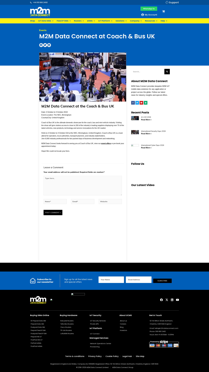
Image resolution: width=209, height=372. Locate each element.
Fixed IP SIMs (62, 21)
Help (163, 21)
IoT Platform (104, 21)
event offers (106, 143)
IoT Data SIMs (44, 21)
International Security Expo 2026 (153, 131)
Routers (78, 21)
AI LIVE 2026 (146, 117)
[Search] (167, 71)
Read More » (146, 120)
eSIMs (90, 21)
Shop (32, 21)
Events (42, 30)
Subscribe (162, 281)
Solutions (120, 21)
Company (134, 21)
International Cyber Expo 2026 (152, 145)
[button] (41, 45)
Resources (150, 21)
